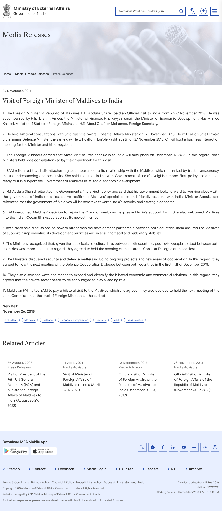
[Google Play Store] (16, 451)
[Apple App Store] (44, 451)
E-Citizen (126, 469)
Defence (48, 320)
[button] (203, 11)
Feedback (66, 469)
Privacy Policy (40, 482)
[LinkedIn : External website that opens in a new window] (173, 447)
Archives (196, 469)
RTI (173, 469)
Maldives (29, 320)
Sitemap (13, 469)
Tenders (152, 469)
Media (19, 74)
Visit (116, 320)
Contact (39, 469)
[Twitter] (142, 447)
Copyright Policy (63, 482)
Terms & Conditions (16, 482)
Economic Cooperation (74, 320)
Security (101, 320)
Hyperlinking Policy (89, 482)
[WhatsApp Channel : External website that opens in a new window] (152, 447)
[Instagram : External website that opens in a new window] (215, 447)
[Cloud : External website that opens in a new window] (204, 447)
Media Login (96, 469)
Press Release (135, 320)
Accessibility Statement (120, 482)
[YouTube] (184, 447)
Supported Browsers (111, 500)
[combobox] (192, 11)
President (11, 320)
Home (7, 74)
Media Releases (38, 74)
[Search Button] (181, 11)
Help (141, 482)
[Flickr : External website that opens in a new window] (194, 447)
